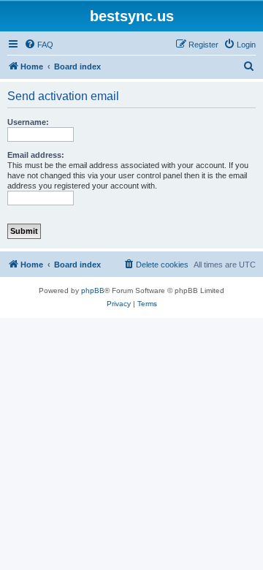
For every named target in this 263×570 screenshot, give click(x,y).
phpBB (92, 290)
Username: (28, 122)
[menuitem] (38, 44)
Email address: (35, 155)
